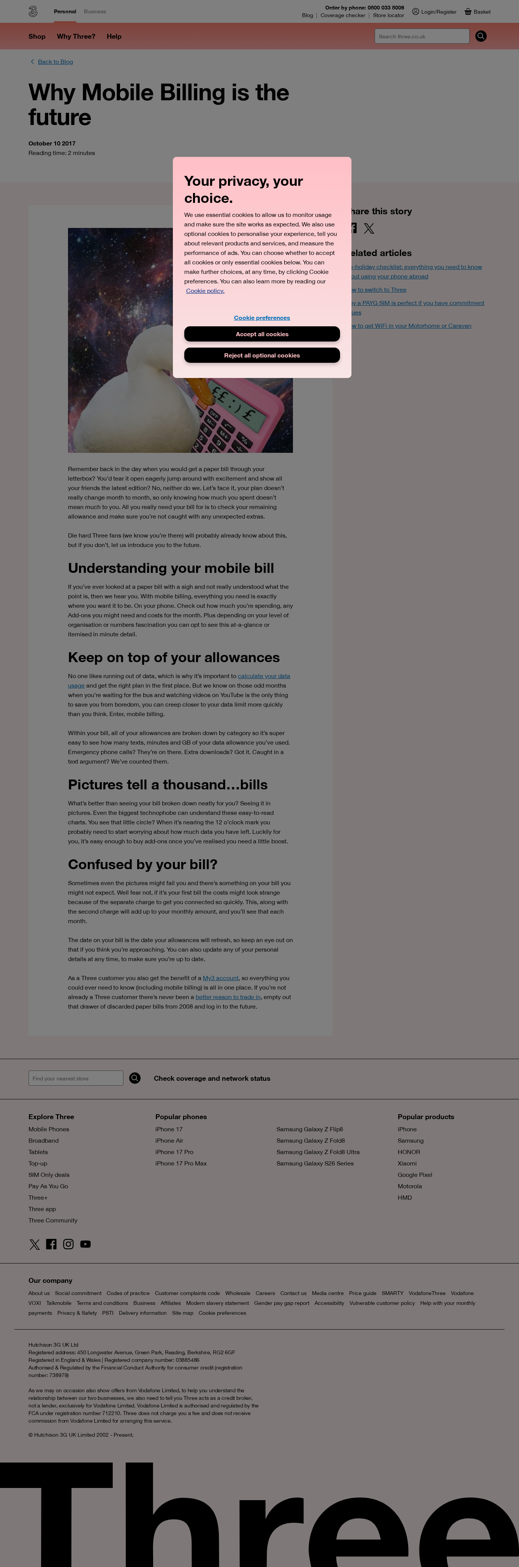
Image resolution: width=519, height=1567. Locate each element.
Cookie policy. (205, 290)
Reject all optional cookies (262, 355)
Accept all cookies (262, 333)
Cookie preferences (262, 317)
